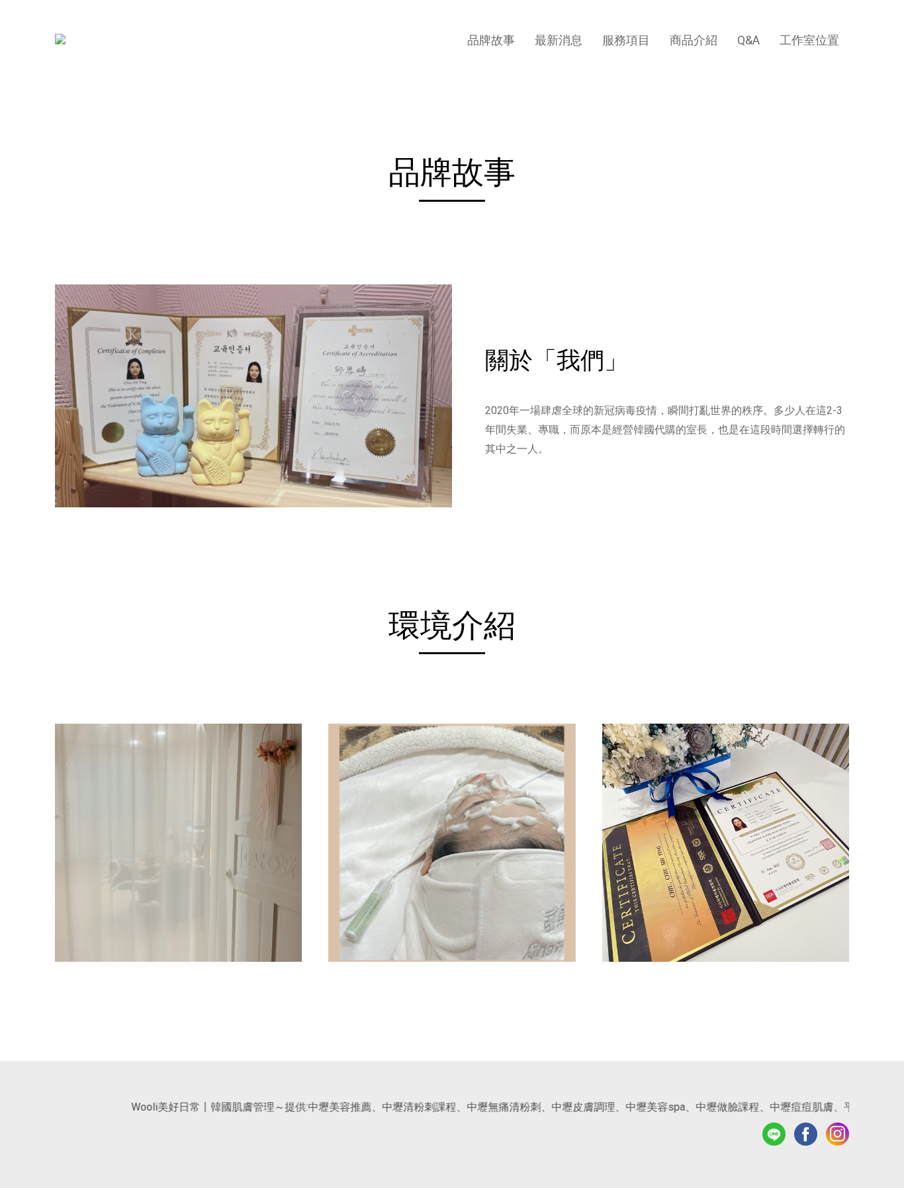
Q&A (748, 40)
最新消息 (558, 40)
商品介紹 (693, 40)
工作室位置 (809, 40)
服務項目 (626, 40)
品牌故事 (491, 40)
